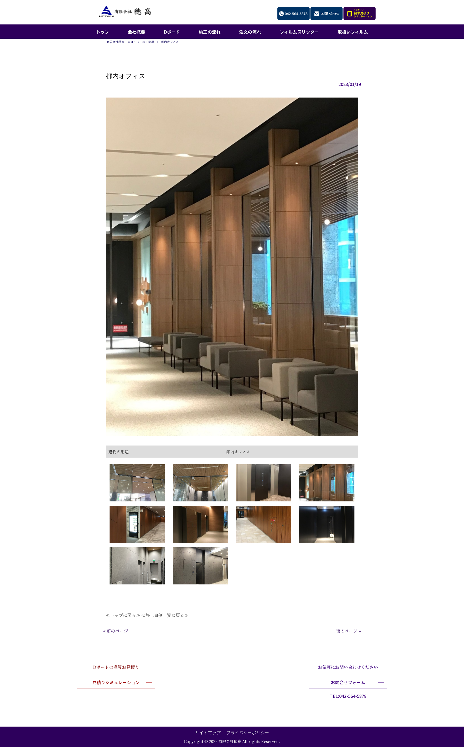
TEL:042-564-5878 (348, 696)
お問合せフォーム (348, 682)
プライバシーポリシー (247, 732)
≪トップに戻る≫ (123, 615)
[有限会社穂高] (125, 16)
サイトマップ (208, 732)
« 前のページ (115, 631)
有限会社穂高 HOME (121, 41)
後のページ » (348, 631)
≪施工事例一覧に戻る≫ (165, 615)
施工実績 (148, 41)
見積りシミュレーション (116, 682)
